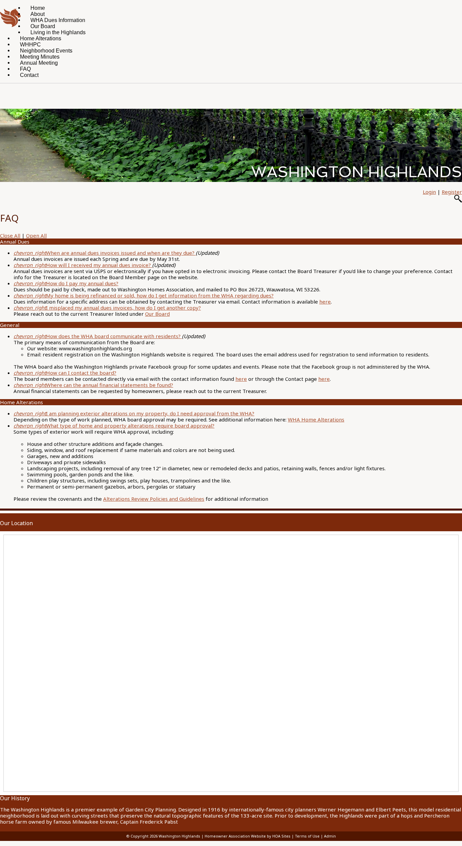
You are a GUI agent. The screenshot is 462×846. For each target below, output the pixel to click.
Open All (36, 235)
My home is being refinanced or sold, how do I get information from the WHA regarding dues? (144, 295)
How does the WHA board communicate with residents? (98, 336)
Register (452, 191)
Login (429, 191)
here (325, 301)
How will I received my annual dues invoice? (83, 265)
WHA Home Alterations (316, 419)
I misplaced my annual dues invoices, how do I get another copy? (107, 307)
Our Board (157, 313)
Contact (29, 75)
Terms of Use (307, 836)
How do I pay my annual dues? (66, 283)
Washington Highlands (179, 836)
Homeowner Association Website (235, 836)
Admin (330, 836)
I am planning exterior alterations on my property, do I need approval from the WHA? (134, 413)
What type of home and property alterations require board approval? (114, 425)
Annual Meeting (39, 63)
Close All (10, 235)
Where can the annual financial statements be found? (93, 384)
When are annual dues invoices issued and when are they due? (105, 252)
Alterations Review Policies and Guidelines (153, 498)
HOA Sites (281, 836)
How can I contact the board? (65, 372)
